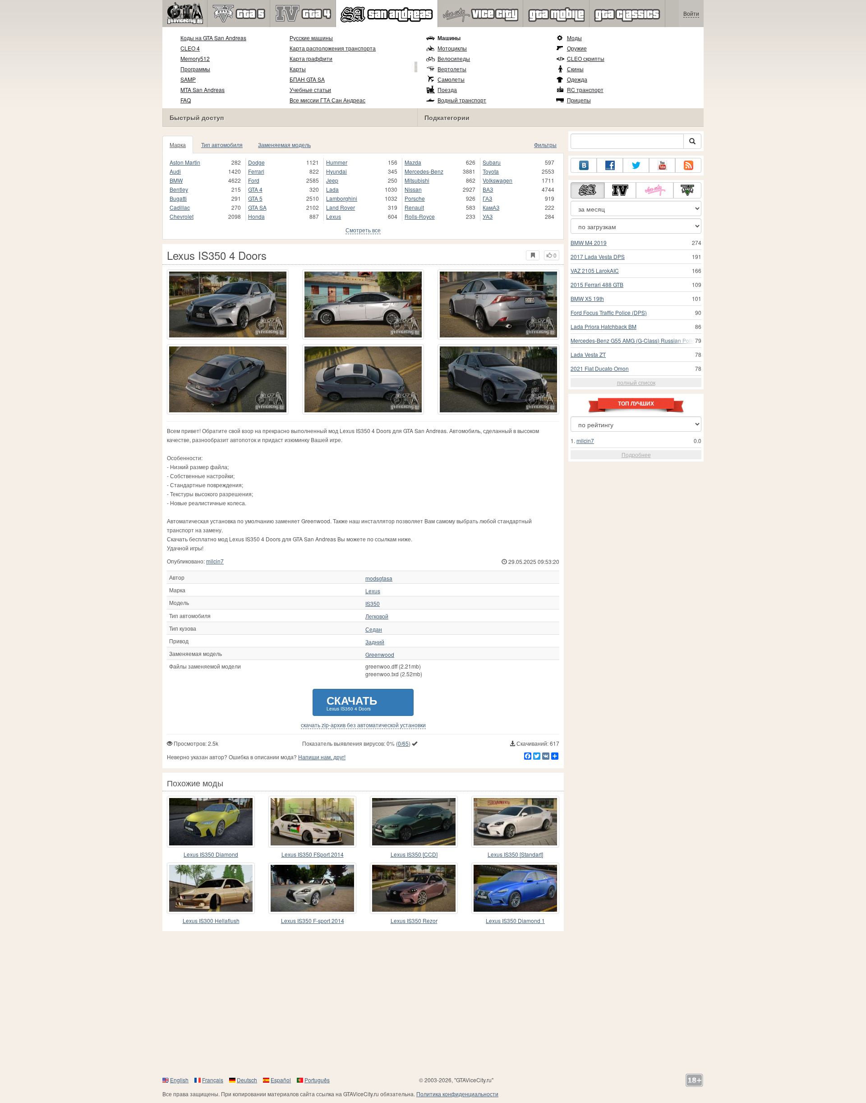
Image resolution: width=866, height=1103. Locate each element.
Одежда (577, 79)
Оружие (577, 48)
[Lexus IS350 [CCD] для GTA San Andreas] (414, 821)
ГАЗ (487, 198)
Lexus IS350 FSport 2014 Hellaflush (312, 854)
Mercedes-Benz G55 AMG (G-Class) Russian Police (634, 340)
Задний (374, 642)
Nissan (413, 189)
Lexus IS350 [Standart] (515, 854)
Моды (574, 38)
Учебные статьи (310, 89)
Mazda (413, 162)
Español (281, 1080)
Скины (575, 69)
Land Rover (340, 207)
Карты (298, 69)
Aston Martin (185, 162)
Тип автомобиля (222, 144)
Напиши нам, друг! (321, 757)
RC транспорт (585, 89)
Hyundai (336, 171)
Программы (195, 69)
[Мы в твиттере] (636, 165)
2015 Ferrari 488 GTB (597, 284)
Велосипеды (454, 58)
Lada (332, 189)
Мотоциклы (452, 48)
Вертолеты (452, 69)
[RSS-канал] (688, 165)
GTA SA (257, 207)
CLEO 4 (190, 48)
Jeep (332, 180)
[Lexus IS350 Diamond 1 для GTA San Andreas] (515, 888)
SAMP (188, 79)
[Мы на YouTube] (662, 165)
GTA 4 (255, 189)
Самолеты (451, 79)
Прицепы (579, 100)
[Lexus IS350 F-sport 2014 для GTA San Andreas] (312, 888)
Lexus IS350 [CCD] (414, 854)
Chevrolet (181, 216)
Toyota (491, 171)
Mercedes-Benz (424, 171)
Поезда (447, 89)
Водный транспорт (462, 100)
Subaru (492, 162)
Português (317, 1080)
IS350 (372, 603)
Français (212, 1080)
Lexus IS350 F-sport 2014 (312, 920)
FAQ (185, 100)
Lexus (333, 216)
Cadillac (180, 207)
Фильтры (545, 144)
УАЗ (488, 216)
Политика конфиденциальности (457, 1094)
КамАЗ (491, 207)
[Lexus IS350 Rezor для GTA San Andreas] (414, 888)
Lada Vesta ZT (588, 354)
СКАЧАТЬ (352, 702)
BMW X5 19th (587, 298)
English (179, 1080)
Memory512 (195, 58)
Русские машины (311, 38)
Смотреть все (363, 230)
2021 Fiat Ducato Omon (600, 368)
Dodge (256, 162)
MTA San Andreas (202, 89)
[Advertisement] (433, 1003)
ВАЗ (488, 189)
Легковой (376, 616)
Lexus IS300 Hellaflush (211, 920)
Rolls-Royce (420, 216)
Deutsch (247, 1080)
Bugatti (178, 198)
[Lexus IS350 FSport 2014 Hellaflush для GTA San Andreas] (312, 821)
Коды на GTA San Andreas (213, 38)
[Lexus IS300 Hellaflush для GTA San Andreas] (211, 888)
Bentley (179, 189)
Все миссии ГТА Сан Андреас (327, 100)
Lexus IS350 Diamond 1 (515, 920)
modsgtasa (378, 578)
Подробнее (636, 454)
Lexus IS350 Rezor (414, 920)
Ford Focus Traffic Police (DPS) (609, 312)
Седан (373, 629)
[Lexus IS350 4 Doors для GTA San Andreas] (228, 304)
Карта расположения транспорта (333, 48)
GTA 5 (255, 198)
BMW (176, 180)
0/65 (403, 743)
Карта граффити (311, 58)
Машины (449, 38)
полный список (636, 382)
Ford (253, 180)
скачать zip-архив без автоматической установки (363, 725)
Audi (175, 171)
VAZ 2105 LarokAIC (595, 270)
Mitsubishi (417, 180)
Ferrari (256, 171)
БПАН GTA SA (307, 79)
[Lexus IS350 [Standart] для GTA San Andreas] (515, 821)
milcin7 (215, 561)
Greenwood (379, 654)
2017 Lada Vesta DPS (598, 256)
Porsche (415, 198)
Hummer (336, 162)
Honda (256, 216)
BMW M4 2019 (589, 242)
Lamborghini (341, 198)
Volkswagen (497, 180)
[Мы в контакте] (584, 165)
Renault (414, 207)
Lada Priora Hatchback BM (603, 326)
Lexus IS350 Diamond (211, 854)
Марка (178, 144)
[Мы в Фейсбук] (610, 165)
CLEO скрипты (585, 58)
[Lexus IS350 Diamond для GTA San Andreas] (211, 821)
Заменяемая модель (284, 144)
